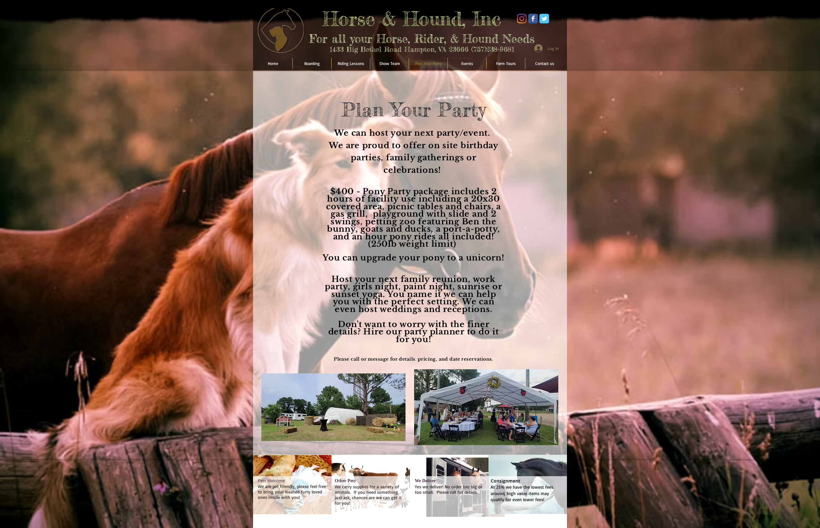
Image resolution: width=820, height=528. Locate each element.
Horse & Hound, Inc (411, 18)
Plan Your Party (414, 109)
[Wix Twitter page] (544, 18)
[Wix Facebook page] (533, 18)
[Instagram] (522, 18)
